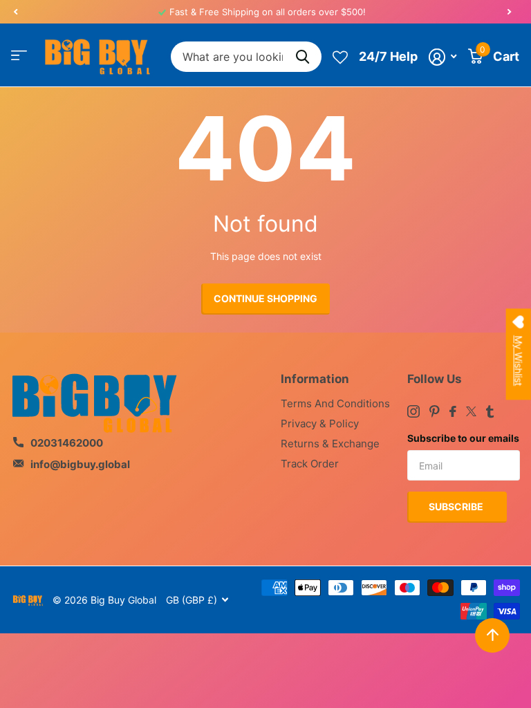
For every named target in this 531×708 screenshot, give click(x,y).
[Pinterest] (434, 411)
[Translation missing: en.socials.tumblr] (490, 411)
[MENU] (19, 55)
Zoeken (302, 57)
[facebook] (452, 411)
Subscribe (457, 506)
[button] (15, 11)
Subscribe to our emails (463, 438)
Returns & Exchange (330, 443)
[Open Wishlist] (340, 56)
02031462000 (66, 442)
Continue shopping (265, 298)
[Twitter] (471, 411)
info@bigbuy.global (80, 464)
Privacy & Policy (320, 423)
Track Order (310, 463)
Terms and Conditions (335, 403)
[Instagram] (413, 411)
